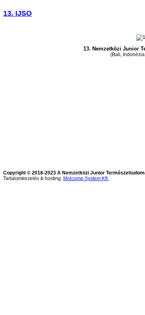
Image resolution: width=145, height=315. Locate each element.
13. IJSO (17, 13)
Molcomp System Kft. (86, 178)
